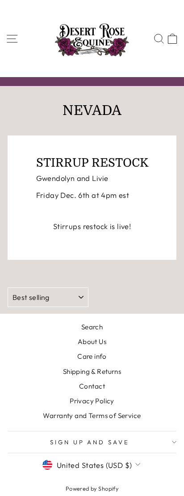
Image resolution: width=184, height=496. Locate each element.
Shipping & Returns (92, 371)
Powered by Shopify (92, 488)
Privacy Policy (92, 401)
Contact (92, 386)
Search (92, 327)
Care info (92, 356)
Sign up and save (90, 442)
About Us (92, 341)
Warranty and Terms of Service (92, 415)
